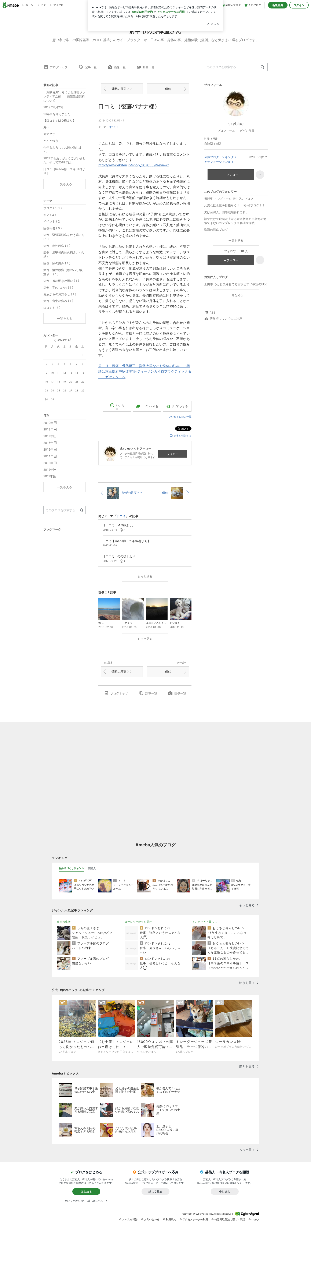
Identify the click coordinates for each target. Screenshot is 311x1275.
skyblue (236, 123)
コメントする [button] (150, 406)
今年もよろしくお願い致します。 (62, 149)
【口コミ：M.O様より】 (59, 120)
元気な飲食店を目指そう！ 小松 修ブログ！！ (234, 205)
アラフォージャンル (217, 161)
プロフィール (226, 130)
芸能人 (92, 868)
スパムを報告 (130, 1219)
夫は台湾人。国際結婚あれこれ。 (226, 212)
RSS (212, 312)
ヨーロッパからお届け (138, 921)
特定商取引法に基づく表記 (230, 1219)
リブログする (179, 406)
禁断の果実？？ (121, 88)
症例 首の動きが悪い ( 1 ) (61, 281)
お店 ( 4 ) (49, 215)
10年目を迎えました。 (58, 114)
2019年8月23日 (54, 107)
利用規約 (171, 1219)
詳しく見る (155, 1191)
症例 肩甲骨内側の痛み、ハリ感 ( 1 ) (64, 254)
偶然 (168, 88)
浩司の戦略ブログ (216, 229)
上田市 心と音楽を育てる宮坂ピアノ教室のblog (235, 284)
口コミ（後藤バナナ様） (129, 106)
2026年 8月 (65, 339)
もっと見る (145, 576)
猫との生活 (64, 921)
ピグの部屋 (247, 130)
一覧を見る (235, 240)
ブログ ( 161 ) (52, 208)
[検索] (262, 67)
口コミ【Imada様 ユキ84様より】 (64, 171)
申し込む (224, 1191)
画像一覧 (120, 67)
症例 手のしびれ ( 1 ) (58, 287)
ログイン (298, 5)
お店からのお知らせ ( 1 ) (59, 294)
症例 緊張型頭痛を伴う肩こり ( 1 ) (64, 237)
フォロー (173, 454)
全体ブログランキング (219, 157)
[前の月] (55, 340)
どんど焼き (50, 140)
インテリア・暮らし (204, 921)
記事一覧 (91, 67)
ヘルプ (255, 1219)
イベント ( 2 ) (52, 221)
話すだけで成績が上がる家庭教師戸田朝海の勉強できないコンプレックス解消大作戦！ (235, 221)
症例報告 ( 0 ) (52, 228)
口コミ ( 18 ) (51, 307)
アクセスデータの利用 (195, 1219)
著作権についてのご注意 (226, 318)
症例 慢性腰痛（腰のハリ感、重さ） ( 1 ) (64, 272)
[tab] (71, 868)
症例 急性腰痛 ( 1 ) (56, 246)
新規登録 (277, 5)
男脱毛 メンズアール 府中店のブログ (228, 198)
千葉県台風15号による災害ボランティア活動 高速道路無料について (64, 96)
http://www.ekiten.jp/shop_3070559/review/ (133, 165)
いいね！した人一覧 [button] (180, 416)
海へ (46, 127)
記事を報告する (182, 435)
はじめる (86, 1191)
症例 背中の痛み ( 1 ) (58, 301)
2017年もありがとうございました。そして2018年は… (64, 160)
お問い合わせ (151, 1219)
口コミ (112, 127)
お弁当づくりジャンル (71, 868)
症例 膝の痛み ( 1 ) (56, 263)
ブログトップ (59, 67)
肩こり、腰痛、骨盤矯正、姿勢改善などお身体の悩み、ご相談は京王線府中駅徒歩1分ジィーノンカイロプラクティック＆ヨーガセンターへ (144, 371)
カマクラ (49, 134)
